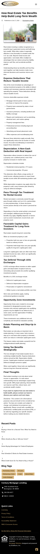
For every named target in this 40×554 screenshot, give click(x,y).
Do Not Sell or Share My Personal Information (16, 531)
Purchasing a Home (28, 20)
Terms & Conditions (7, 517)
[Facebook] (37, 549)
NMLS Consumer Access (9, 524)
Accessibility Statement (8, 521)
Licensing (4, 510)
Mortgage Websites (15, 543)
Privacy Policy (5, 513)
